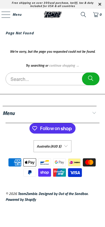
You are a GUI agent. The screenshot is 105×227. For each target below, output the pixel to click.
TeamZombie (27, 193)
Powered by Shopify (21, 199)
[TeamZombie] (52, 14)
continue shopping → (64, 65)
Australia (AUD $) (49, 146)
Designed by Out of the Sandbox (63, 193)
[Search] (83, 14)
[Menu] (3, 14)
